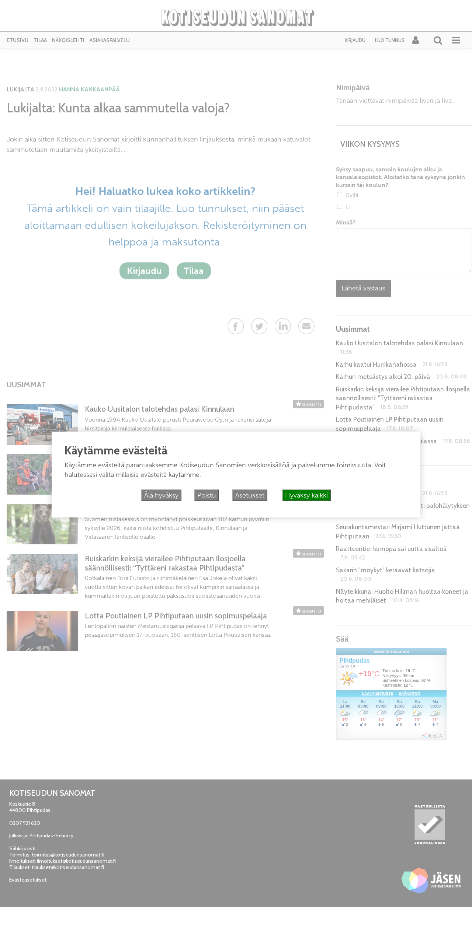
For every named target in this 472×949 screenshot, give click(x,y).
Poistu (206, 495)
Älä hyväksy (161, 495)
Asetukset (249, 495)
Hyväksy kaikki (306, 495)
